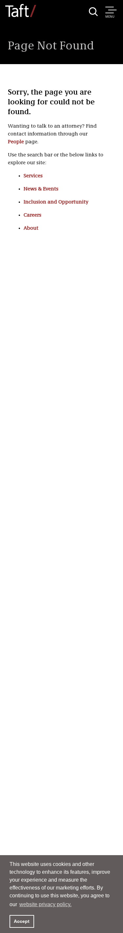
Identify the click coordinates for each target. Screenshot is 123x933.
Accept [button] (22, 921)
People (16, 142)
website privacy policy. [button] (45, 904)
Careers (32, 215)
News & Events (41, 189)
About (31, 228)
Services (33, 176)
